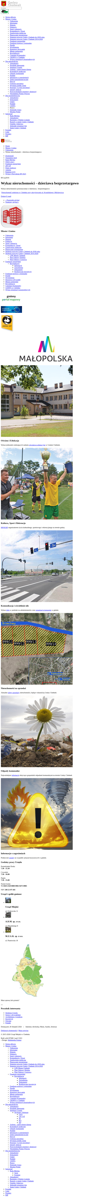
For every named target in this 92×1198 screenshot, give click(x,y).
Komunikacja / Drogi (17, 31)
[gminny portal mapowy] (11, 303)
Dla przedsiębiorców (12, 96)
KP (20, 1123)
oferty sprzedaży (14, 693)
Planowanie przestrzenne (18, 35)
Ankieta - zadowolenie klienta (20, 69)
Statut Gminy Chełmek (18, 128)
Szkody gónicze (15, 90)
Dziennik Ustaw (15, 110)
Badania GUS (10, 172)
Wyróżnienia (14, 47)
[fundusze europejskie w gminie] (11, 312)
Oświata (8, 1021)
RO (20, 1121)
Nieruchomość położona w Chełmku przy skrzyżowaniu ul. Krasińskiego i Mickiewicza (32, 192)
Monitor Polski (15, 112)
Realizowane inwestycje (23, 272)
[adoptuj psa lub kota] (7, 331)
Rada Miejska (15, 116)
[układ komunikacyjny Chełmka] (37, 601)
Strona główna (10, 17)
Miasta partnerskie (16, 51)
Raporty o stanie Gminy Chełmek (22, 122)
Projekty (8, 134)
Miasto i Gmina (10, 19)
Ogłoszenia (14, 21)
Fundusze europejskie (17, 41)
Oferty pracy (9, 162)
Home (7, 146)
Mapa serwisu (23, 1031)
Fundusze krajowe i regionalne (21, 43)
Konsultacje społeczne (18, 71)
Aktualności (14, 63)
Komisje (17, 1175)
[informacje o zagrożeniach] (37, 849)
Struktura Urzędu (16, 67)
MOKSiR (4, 527)
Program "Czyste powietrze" (20, 88)
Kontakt (8, 130)
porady (11, 858)
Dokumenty (14, 100)
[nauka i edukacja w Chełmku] (37, 436)
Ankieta (8, 170)
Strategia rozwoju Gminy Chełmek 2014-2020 (26, 39)
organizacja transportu (43, 610)
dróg (8, 610)
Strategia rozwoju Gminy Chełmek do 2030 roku (27, 37)
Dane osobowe (10, 168)
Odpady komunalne (17, 73)
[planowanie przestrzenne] (37, 684)
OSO (21, 1114)
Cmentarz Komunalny (18, 55)
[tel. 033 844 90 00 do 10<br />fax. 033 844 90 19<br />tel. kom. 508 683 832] (2, 1004)
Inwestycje (9, 1019)
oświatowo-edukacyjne (37, 445)
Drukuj (3, 196)
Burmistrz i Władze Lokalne (20, 120)
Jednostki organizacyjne (18, 126)
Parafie (12, 45)
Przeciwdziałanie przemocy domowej (23, 92)
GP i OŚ (22, 1116)
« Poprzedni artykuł (12, 200)
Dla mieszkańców (11, 61)
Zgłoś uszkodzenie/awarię (19, 80)
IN (20, 1119)
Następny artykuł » (12, 202)
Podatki (12, 75)
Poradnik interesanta (17, 65)
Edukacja (13, 27)
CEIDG (12, 106)
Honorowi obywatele (17, 49)
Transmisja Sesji (11, 158)
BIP (6, 136)
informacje (15, 775)
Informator (13, 23)
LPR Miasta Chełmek (17, 256)
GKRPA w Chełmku (17, 57)
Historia (12, 25)
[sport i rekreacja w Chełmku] (37, 519)
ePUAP (8, 166)
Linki (7, 132)
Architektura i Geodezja (13, 1017)
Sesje (16, 1173)
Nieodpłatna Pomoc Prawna (20, 94)
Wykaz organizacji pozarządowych (22, 59)
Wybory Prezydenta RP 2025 (15, 174)
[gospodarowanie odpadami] (37, 767)
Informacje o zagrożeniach (19, 77)
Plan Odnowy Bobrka (17, 258)
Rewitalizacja (14, 53)
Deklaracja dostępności (9, 1031)
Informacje (18, 266)
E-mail (8, 196)
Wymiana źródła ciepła (18, 86)
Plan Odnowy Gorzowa (18, 260)
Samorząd (8, 114)
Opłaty (12, 102)
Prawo (12, 1163)
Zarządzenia (18, 268)
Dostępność (9, 156)
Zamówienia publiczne (18, 33)
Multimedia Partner (14, 1040)
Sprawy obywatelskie (13, 1015)
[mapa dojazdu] (28, 996)
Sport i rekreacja (15, 29)
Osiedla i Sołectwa (16, 124)
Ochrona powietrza (16, 84)
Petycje (12, 82)
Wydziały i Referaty (21, 1112)
